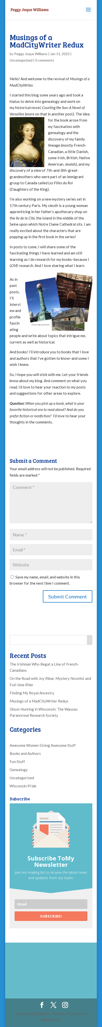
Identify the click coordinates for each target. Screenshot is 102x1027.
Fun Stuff (17, 761)
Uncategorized (21, 60)
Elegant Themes (50, 1013)
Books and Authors (25, 753)
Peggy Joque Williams (31, 54)
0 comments (44, 60)
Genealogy (19, 769)
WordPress (51, 1020)
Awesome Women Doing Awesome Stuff (43, 745)
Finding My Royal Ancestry (32, 693)
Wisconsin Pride (23, 786)
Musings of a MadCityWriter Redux (39, 701)
